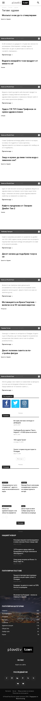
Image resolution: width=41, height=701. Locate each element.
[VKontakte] (18, 684)
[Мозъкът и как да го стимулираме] (20, 29)
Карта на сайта (20, 665)
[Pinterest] (23, 678)
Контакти (8, 691)
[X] (33, 678)
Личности (5, 482)
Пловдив (24, 482)
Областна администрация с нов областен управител (9, 511)
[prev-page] (3, 517)
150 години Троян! (20, 440)
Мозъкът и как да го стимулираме (19, 15)
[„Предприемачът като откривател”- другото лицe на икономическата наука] (11, 477)
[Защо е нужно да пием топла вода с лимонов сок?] (20, 174)
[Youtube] (23, 684)
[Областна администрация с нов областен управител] (11, 501)
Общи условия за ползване (26, 691)
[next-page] (6, 517)
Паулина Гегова (5, 328)
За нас (14, 691)
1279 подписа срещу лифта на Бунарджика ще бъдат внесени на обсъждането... (25, 551)
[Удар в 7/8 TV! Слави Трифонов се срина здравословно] (20, 126)
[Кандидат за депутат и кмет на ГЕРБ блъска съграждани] (7, 587)
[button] (3, 2)
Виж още (19, 459)
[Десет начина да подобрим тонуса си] (20, 270)
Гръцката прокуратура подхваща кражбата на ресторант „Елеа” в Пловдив (25, 577)
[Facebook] (7, 678)
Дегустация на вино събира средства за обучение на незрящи (28, 511)
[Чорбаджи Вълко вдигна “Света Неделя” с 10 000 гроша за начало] (7, 432)
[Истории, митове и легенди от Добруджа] (7, 423)
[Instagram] (12, 678)
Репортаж (3, 308)
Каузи (23, 506)
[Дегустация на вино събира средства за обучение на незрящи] (30, 501)
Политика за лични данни (20, 693)
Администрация (7, 506)
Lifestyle (3, 115)
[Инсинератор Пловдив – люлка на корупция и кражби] (7, 597)
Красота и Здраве (6, 19)
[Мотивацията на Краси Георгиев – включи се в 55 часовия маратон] (20, 319)
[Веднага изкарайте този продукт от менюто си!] (20, 77)
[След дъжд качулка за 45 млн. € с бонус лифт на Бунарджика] (7, 562)
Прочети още (6, 55)
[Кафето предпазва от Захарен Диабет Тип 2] (20, 222)
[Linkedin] (17, 678)
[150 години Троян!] (7, 442)
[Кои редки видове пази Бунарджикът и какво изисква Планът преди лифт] (7, 542)
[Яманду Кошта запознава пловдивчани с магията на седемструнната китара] (30, 477)
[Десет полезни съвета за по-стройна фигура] (20, 367)
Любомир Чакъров (6, 231)
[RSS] (28, 678)
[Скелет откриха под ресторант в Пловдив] (7, 451)
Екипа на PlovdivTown (7, 38)
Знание (3, 67)
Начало (4, 7)
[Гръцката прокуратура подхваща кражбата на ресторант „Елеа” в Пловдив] (7, 577)
